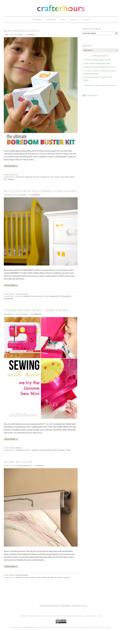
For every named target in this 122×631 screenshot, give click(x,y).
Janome (35, 450)
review (55, 450)
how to (27, 450)
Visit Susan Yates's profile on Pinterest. (100, 85)
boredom (29, 177)
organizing (9, 299)
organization (55, 296)
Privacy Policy (91, 95)
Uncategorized (21, 575)
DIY (16, 175)
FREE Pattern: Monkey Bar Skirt (98, 63)
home (44, 577)
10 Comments (35, 314)
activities (20, 177)
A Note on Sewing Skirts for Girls (98, 60)
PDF (5, 179)
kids (62, 177)
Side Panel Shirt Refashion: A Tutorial (100, 67)
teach (68, 450)
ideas (57, 177)
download (45, 177)
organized (66, 296)
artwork (19, 577)
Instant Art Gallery (18, 462)
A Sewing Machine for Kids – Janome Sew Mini (36, 310)
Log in (100, 616)
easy (39, 577)
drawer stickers (31, 296)
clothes (19, 296)
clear (26, 577)
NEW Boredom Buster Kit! (22, 31)
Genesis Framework (62, 616)
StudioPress (79, 616)
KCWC (41, 296)
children (19, 450)
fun (52, 177)
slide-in (66, 577)
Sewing (18, 448)
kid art (50, 577)
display (33, 577)
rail (60, 577)
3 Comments (30, 35)
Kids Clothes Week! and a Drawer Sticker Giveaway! (41, 191)
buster (36, 177)
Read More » (11, 166)
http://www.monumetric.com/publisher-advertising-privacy (63, 606)
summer (11, 179)
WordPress (91, 616)
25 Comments (34, 195)
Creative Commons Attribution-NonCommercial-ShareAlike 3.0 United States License (74, 627)
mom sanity (70, 177)
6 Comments (39, 466)
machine (47, 450)
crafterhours (61, 7)
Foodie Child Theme (43, 616)
